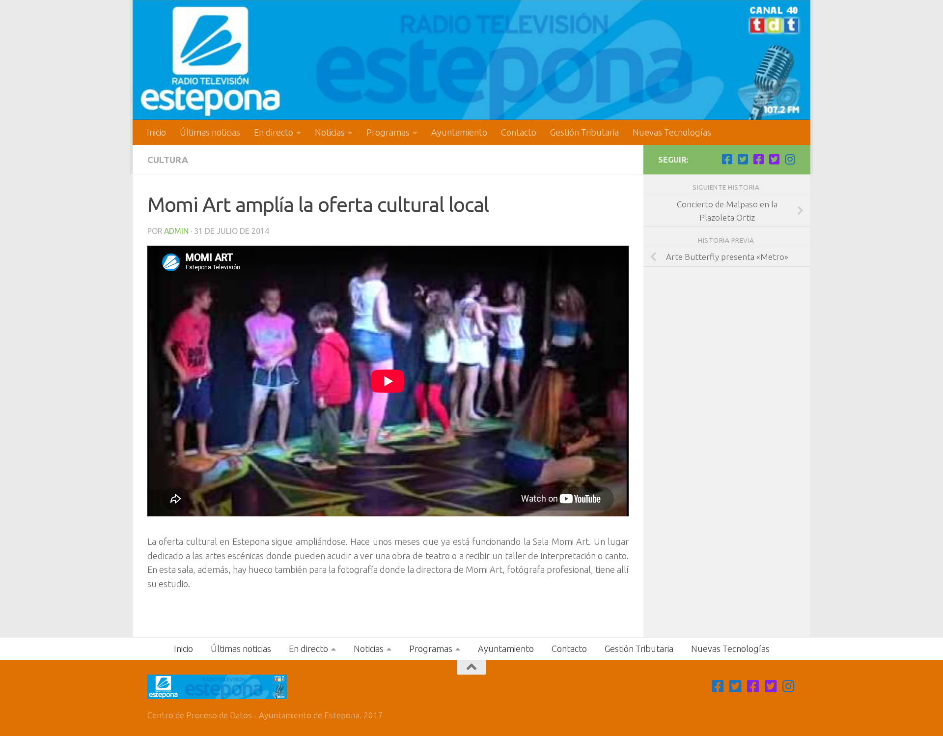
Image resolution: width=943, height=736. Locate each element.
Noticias (330, 132)
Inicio (156, 132)
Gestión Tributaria (584, 132)
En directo (273, 132)
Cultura (167, 160)
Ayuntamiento (459, 132)
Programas (388, 132)
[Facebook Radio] (758, 159)
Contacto (518, 132)
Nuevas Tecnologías (672, 132)
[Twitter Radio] (774, 159)
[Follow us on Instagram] (790, 159)
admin (176, 230)
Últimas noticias (210, 132)
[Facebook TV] (727, 159)
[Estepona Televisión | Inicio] (471, 60)
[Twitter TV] (743, 159)
